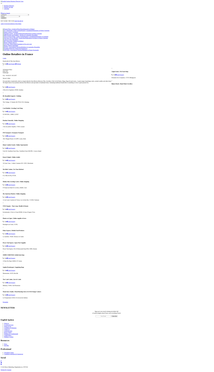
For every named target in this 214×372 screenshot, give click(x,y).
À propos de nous (8, 325)
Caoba (4, 58)
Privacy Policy (8, 332)
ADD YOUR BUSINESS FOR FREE (11, 24)
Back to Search (6, 13)
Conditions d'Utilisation (10, 328)
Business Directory (9, 5)
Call (5, 64)
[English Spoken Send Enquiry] (21, 47)
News (5, 344)
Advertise (6, 8)
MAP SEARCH (18, 21)
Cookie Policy (8, 335)
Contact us (7, 329)
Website (18, 64)
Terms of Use (7, 326)
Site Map (6, 345)
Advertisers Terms (9, 352)
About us (6, 323)
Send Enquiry (11, 64)
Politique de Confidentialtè (11, 334)
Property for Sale (8, 7)
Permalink (5, 302)
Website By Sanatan (6, 370)
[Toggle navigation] (1, 3)
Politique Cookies (8, 337)
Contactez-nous (8, 331)
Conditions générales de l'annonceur (13, 354)
